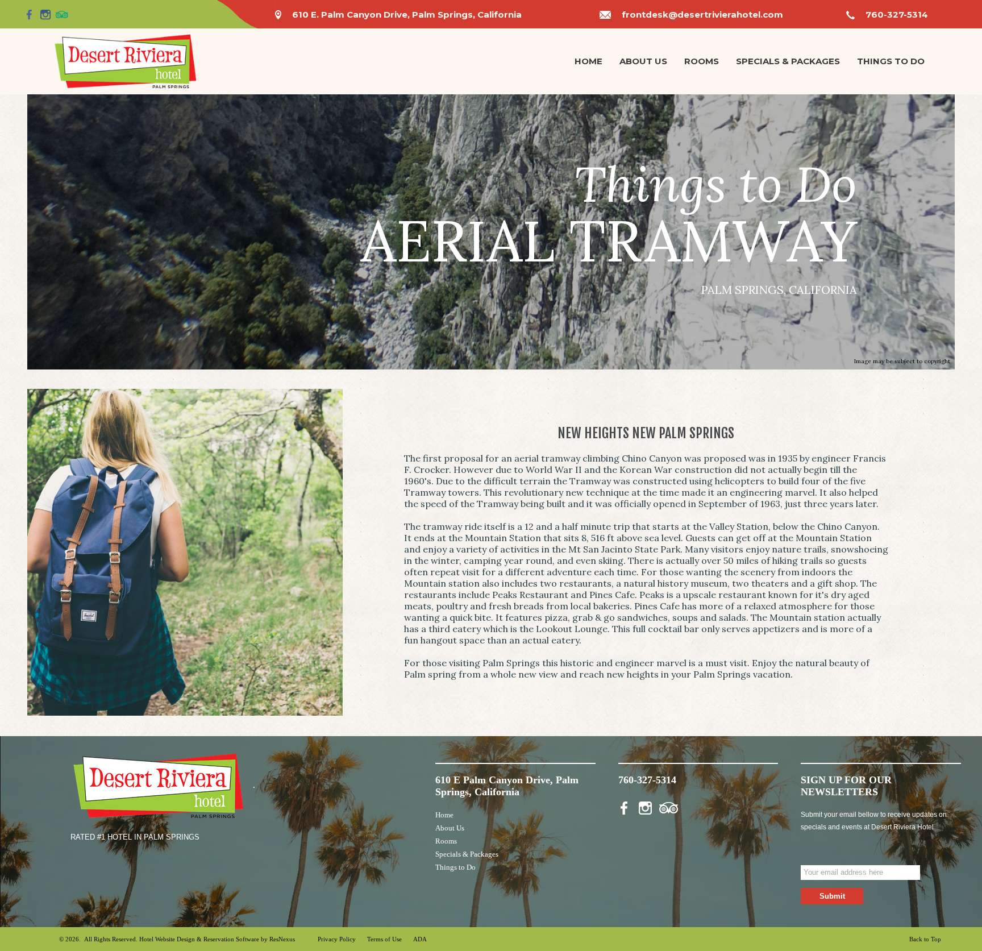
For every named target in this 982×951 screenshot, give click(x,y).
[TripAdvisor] (62, 14)
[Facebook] (29, 14)
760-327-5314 (897, 14)
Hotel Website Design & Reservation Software (199, 939)
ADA (420, 939)
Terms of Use (384, 939)
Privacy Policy (337, 939)
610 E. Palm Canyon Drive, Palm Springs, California (407, 14)
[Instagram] (45, 14)
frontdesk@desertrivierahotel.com (702, 14)
